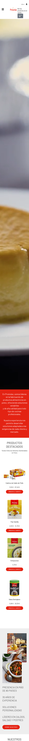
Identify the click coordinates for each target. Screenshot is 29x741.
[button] (14, 492)
